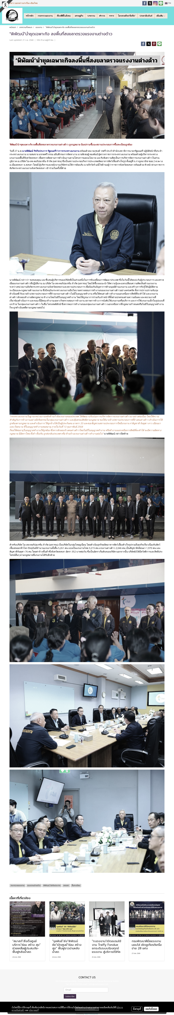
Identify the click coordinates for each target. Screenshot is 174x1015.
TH (169, 3)
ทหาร (111, 16)
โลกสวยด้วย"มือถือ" (126, 16)
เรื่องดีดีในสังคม (64, 16)
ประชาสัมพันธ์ (146, 16)
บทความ (91, 16)
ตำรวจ (102, 16)
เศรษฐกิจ (79, 16)
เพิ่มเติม (160, 16)
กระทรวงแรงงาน (45, 16)
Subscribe (69, 996)
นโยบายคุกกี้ (34, 1010)
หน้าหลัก (30, 16)
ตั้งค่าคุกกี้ (137, 1009)
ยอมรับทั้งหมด (151, 1009)
